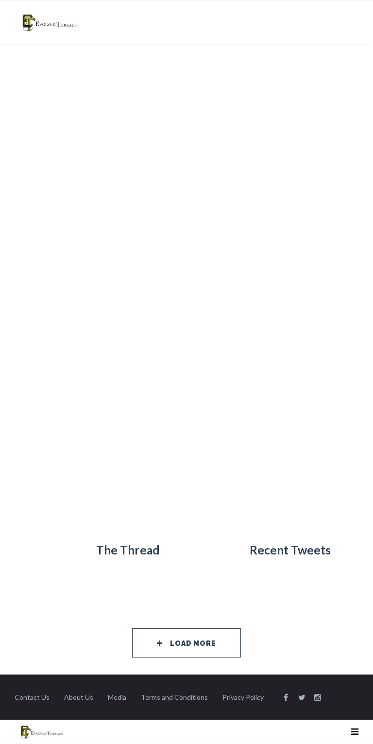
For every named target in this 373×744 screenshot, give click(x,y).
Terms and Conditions (174, 697)
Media (117, 697)
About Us (78, 697)
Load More (193, 643)
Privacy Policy (243, 697)
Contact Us (32, 697)
